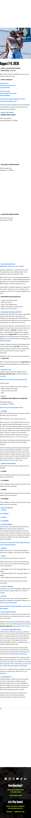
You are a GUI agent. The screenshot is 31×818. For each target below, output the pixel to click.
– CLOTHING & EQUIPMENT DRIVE (10, 629)
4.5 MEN (3, 517)
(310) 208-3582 (5, 87)
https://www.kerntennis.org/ (18, 654)
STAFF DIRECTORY (15, 795)
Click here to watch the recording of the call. (13, 379)
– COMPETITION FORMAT (8, 463)
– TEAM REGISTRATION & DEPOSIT (11, 312)
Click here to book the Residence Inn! (11, 407)
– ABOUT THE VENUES (7, 112)
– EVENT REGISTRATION (7, 264)
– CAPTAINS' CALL (5, 369)
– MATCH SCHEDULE (6, 508)
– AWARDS (3, 548)
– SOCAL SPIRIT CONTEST (8, 612)
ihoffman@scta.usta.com (8, 85)
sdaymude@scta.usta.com (8, 93)
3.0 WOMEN (5, 513)
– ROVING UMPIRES (6, 524)
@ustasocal (14, 104)
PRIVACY (10, 811)
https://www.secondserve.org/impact (15, 665)
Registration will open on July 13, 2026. (12, 266)
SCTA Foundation (5, 340)
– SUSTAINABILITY (6, 677)
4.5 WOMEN (4, 521)
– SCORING (3, 411)
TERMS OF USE (19, 811)
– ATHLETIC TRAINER (6, 586)
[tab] (15, 425)
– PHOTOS (3, 596)
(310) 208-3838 (15, 792)
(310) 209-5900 (5, 95)
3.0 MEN (3, 510)
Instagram (26, 104)
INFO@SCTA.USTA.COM (15, 790)
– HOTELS (3, 396)
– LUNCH (2, 556)
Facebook (6, 107)
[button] (15, 112)
